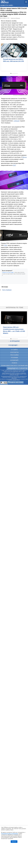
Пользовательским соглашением (9, 833)
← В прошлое (14, 341)
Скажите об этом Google (8, 272)
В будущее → (14, 345)
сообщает (16, 121)
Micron (25, 157)
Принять (14, 841)
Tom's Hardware (7, 290)
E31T (14, 165)
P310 (5, 245)
